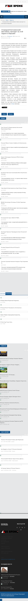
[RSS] (17, 528)
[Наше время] (14, 5)
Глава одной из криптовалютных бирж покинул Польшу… (14, 188)
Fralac (13, 103)
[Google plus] (21, 2)
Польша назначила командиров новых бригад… (11, 415)
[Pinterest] (23, 2)
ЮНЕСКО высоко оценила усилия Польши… (10, 390)
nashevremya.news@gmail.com (8, 559)
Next (27, 122)
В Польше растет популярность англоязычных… (11, 307)
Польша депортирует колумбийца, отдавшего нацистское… (13, 381)
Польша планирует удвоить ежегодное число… (10, 396)
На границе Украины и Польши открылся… (11, 468)
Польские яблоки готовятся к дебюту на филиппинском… (14, 143)
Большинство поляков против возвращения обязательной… (13, 409)
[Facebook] (16, 2)
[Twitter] (18, 2)
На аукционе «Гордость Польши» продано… (10, 364)
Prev (25, 122)
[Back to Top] (1, 600)
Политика (14, 470)
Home (7, 20)
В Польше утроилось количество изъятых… (10, 402)
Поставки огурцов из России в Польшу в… (10, 247)
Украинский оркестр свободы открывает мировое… (12, 358)
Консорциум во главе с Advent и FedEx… (10, 217)
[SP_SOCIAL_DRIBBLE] (25, 2)
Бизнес (6, 137)
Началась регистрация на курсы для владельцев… (12, 439)
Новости (12, 20)
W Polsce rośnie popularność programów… (10, 300)
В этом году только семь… (6, 322)
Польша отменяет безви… (7, 581)
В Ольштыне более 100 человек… (7, 374)
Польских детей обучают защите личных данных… (12, 458)
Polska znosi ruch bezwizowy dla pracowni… (11, 574)
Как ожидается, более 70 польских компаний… (12, 449)
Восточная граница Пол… (7, 587)
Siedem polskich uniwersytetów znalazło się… (10, 315)
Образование (15, 460)
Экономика (12, 576)
